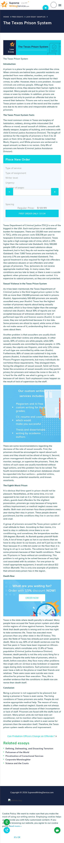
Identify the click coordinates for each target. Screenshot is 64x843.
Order (46, 8)
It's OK (17, 837)
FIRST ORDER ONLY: (32, 213)
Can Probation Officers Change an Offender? (31, 736)
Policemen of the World (17, 752)
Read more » (15, 825)
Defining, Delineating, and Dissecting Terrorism (29, 748)
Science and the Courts (17, 763)
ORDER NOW (32, 597)
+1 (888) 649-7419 (7, 821)
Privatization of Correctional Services (24, 755)
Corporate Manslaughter (18, 759)
